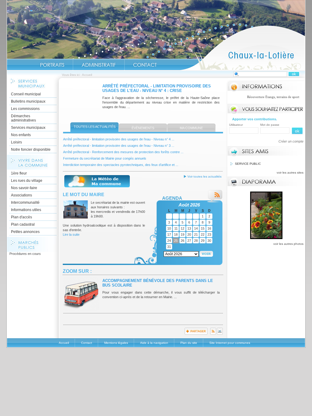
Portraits (52, 64)
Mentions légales (116, 342)
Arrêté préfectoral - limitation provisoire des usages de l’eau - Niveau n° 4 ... (118, 139)
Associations (21, 195)
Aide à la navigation (154, 342)
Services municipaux (28, 127)
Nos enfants (21, 135)
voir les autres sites (290, 172)
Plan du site (188, 342)
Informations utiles (26, 210)
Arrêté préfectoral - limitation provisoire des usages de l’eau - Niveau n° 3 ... (118, 145)
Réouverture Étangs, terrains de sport (262, 97)
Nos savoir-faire (24, 188)
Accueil (242, 47)
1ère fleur (19, 173)
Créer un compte (290, 141)
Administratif (98, 64)
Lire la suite (71, 234)
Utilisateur (236, 124)
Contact (145, 64)
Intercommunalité (25, 202)
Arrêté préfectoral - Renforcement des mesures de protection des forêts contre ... (123, 152)
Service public (248, 163)
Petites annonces (25, 232)
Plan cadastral (23, 224)
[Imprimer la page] (220, 333)
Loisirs (16, 142)
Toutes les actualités (94, 127)
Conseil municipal (26, 94)
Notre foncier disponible (31, 149)
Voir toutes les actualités (204, 176)
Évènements (143, 128)
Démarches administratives (23, 118)
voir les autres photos (288, 243)
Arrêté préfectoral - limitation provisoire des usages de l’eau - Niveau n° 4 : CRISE (156, 88)
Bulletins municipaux (28, 101)
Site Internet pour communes (229, 342)
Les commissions (25, 109)
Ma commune (191, 128)
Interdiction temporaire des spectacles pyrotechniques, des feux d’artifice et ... (120, 165)
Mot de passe (269, 124)
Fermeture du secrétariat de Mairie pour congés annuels (104, 158)
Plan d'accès (21, 217)
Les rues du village (26, 180)
